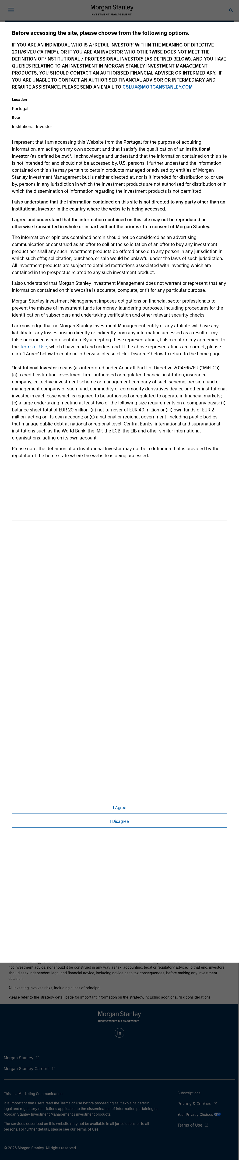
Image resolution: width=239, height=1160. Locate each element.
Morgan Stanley (18, 1057)
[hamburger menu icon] (11, 10)
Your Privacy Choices (195, 1114)
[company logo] (112, 10)
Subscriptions (188, 1093)
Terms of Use (33, 347)
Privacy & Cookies (194, 1103)
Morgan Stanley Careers (26, 1068)
